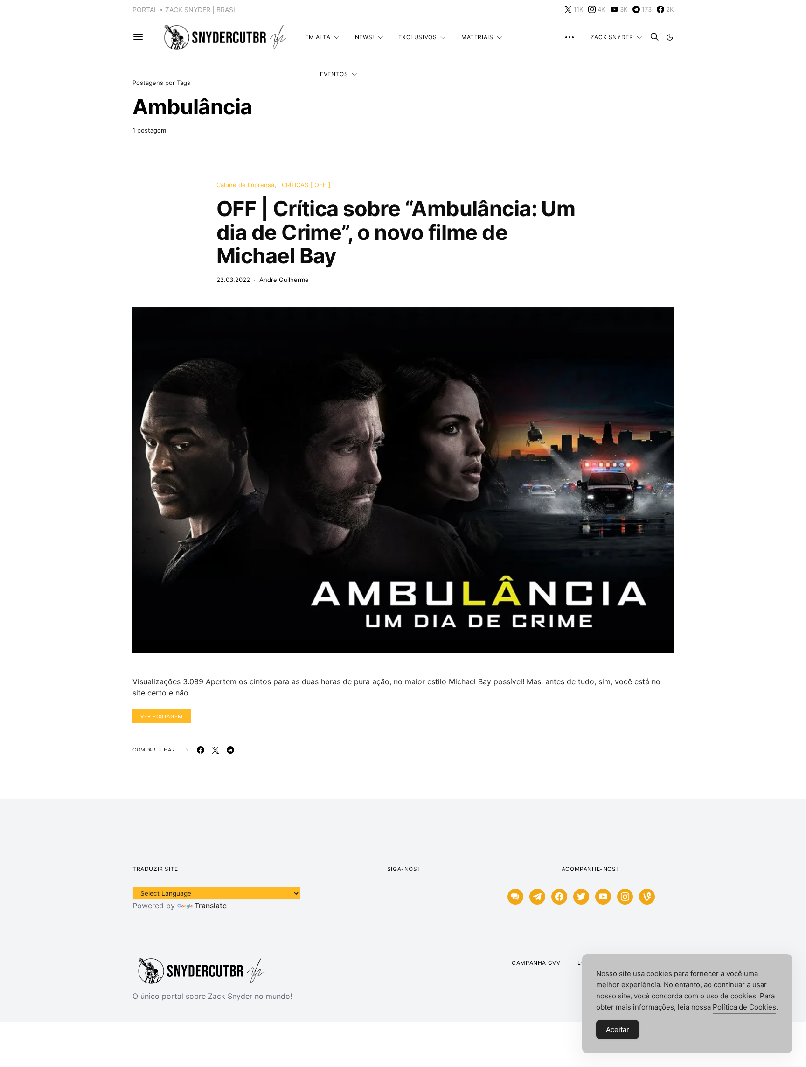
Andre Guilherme (284, 279)
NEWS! (364, 37)
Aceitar (617, 1029)
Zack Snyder (612, 37)
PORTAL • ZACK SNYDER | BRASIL (185, 10)
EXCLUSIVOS (417, 37)
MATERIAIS (477, 37)
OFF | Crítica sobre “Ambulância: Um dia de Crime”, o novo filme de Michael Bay (395, 232)
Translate (211, 905)
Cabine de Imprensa (245, 185)
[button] (670, 37)
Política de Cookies (744, 1007)
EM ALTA (317, 37)
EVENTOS (334, 73)
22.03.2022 (233, 279)
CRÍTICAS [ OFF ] (306, 185)
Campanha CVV (536, 962)
